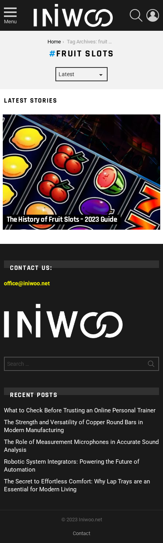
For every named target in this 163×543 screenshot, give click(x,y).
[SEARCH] (136, 15)
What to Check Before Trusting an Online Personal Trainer (79, 410)
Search (151, 365)
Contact (81, 533)
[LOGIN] (152, 15)
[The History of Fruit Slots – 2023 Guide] (81, 172)
